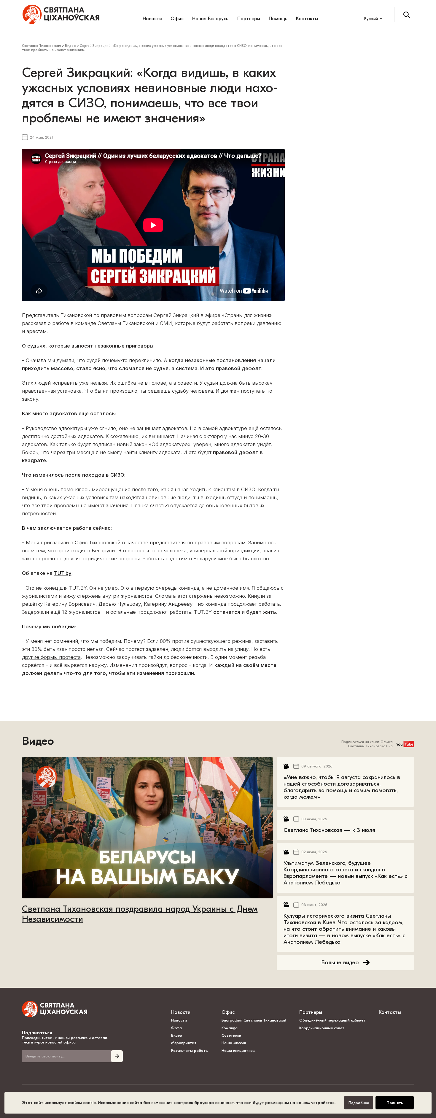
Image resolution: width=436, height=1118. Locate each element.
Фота (176, 1028)
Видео (38, 741)
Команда (230, 1028)
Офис (177, 18)
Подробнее (359, 1102)
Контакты (307, 18)
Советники (231, 1035)
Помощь (278, 18)
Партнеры (248, 18)
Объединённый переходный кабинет (332, 1020)
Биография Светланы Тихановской (254, 1020)
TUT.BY (78, 588)
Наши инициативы (238, 1050)
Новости (152, 18)
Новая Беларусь (210, 18)
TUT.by (62, 573)
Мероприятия (183, 1043)
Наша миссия (234, 1043)
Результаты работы (190, 1050)
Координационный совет (322, 1028)
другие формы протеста (51, 657)
